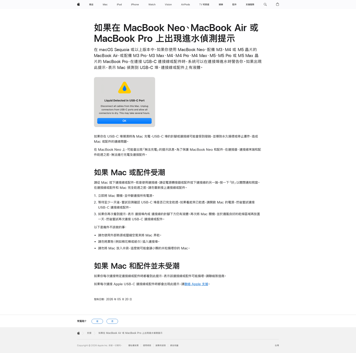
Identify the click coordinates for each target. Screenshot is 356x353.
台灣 (277, 345)
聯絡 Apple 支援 (196, 284)
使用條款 (147, 345)
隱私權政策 (133, 345)
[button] (265, 4)
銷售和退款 (161, 345)
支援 (89, 333)
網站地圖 (174, 345)
